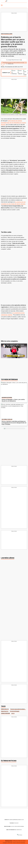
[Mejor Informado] (14, 5)
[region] (14, 22)
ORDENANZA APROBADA (7, 397)
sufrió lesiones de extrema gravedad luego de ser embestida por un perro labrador (13, 122)
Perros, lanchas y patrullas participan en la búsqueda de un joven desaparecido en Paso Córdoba (14, 423)
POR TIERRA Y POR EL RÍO (7, 419)
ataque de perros (4, 711)
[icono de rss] (26, 1)
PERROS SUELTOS (5, 709)
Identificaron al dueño (6, 33)
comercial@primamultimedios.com (14, 819)
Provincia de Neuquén (14, 711)
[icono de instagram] (24, 1)
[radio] (2, 1)
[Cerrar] (25, 62)
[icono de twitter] (21, 1)
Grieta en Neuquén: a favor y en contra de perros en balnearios (13, 400)
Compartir (5, 72)
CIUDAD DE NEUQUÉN (5, 713)
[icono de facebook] (19, 1)
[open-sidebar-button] (2, 5)
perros (12, 713)
